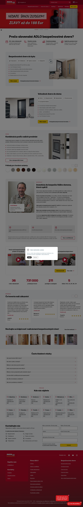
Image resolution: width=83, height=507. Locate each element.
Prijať (29, 257)
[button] (81, 502)
